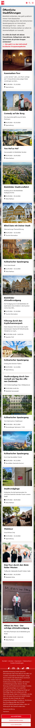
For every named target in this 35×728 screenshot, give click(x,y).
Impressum (18, 661)
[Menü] (33, 3)
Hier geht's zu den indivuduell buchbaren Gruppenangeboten (15, 45)
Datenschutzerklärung (9, 706)
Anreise (10, 661)
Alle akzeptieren (17, 714)
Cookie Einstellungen (17, 719)
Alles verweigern (16, 724)
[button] (27, 3)
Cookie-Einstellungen (17, 663)
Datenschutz (27, 661)
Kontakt (4, 661)
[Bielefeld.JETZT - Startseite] (2, 3)
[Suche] (29, 3)
